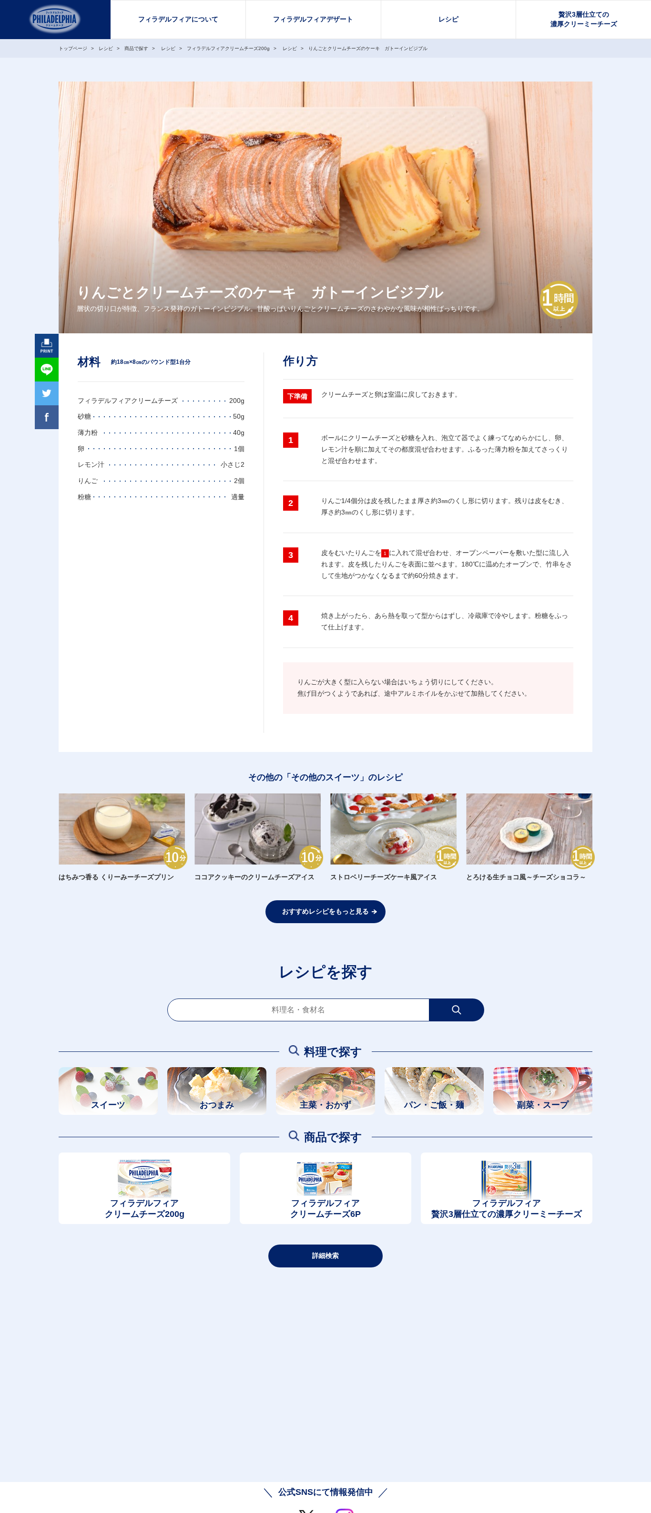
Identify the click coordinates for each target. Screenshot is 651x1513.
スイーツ (108, 1105)
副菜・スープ (543, 1105)
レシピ (448, 19)
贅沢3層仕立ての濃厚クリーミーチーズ (583, 19)
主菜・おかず (325, 1105)
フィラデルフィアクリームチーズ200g (144, 1208)
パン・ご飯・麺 (434, 1105)
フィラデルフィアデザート (313, 19)
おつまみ (217, 1105)
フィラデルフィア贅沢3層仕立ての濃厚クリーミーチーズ (506, 1208)
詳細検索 (325, 1255)
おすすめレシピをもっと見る (325, 911)
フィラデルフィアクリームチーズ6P (325, 1208)
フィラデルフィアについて (178, 19)
